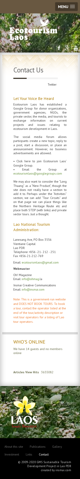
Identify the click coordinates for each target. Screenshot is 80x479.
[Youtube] (76, 48)
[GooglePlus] (67, 48)
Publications (38, 447)
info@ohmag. (31, 279)
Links (29, 454)
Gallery (57, 447)
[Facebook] (59, 48)
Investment (11, 454)
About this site (13, 447)
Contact (44, 454)
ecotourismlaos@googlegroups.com (37, 173)
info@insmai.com (33, 289)
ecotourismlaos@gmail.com (40, 262)
